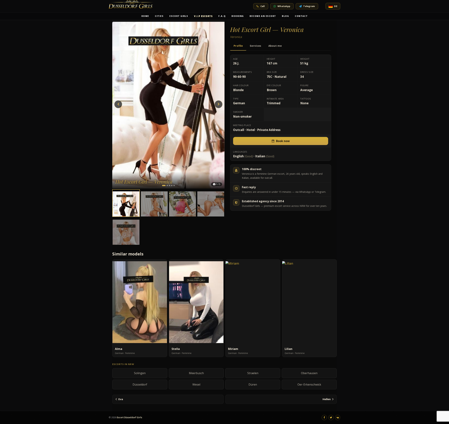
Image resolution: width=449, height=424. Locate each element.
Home (145, 16)
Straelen (252, 373)
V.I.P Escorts (203, 16)
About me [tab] (275, 45)
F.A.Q (222, 16)
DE (335, 6)
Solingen (140, 373)
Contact (301, 16)
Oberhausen (309, 373)
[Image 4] (171, 185)
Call (262, 6)
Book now (283, 141)
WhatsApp (283, 6)
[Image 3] (169, 185)
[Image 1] (164, 185)
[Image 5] (174, 185)
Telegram (309, 6)
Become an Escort (263, 16)
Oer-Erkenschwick (309, 384)
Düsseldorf (140, 384)
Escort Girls (178, 16)
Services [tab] (255, 45)
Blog (285, 16)
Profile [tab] (238, 45)
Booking (238, 16)
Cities (159, 16)
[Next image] (218, 104)
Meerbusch (196, 373)
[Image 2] (167, 185)
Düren (253, 384)
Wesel (196, 384)
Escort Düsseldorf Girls (129, 417)
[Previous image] (118, 104)
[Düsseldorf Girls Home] (132, 6)
